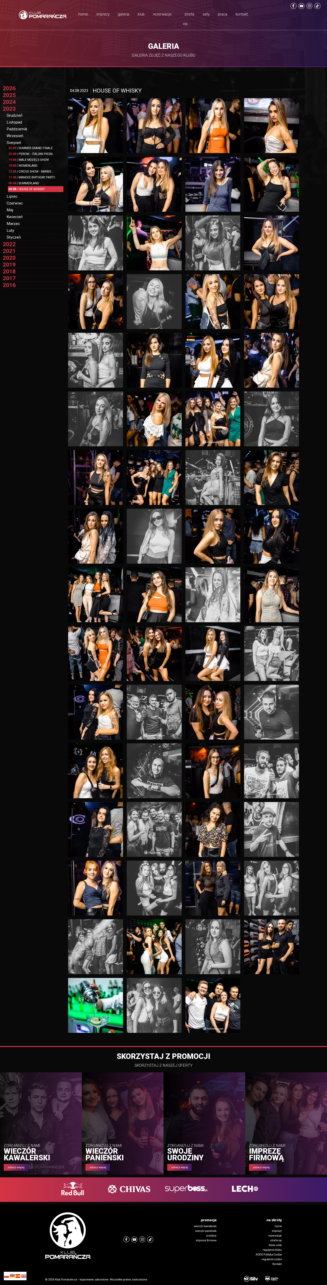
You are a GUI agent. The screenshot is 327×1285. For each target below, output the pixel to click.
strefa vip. (188, 19)
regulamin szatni (272, 1259)
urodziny (211, 1235)
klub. (142, 14)
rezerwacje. (162, 14)
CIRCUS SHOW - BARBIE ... (31, 171)
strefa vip (276, 1240)
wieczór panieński (205, 1230)
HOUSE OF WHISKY (27, 189)
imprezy (277, 1230)
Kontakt (277, 1264)
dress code (275, 1245)
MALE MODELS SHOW (29, 160)
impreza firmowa (206, 1240)
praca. (223, 14)
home (278, 1226)
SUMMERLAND (24, 183)
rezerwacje (275, 1235)
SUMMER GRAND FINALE (31, 148)
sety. (206, 14)
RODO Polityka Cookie (269, 1254)
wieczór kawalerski (205, 1226)
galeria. (124, 14)
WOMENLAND (23, 165)
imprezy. (103, 14)
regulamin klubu (272, 1249)
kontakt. (242, 14)
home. (83, 14)
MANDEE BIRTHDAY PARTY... (32, 177)
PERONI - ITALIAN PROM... (31, 154)
